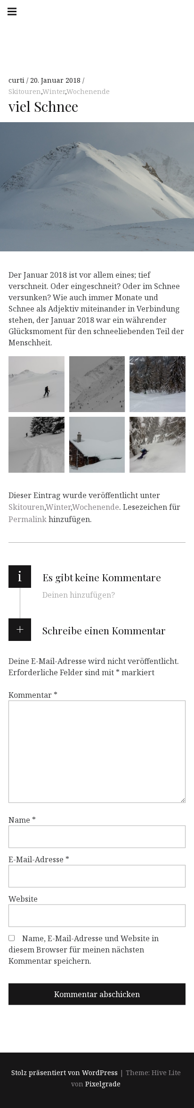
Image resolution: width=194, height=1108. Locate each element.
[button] (36, 384)
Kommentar (32, 695)
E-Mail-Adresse (38, 859)
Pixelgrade (103, 1083)
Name (22, 820)
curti (17, 80)
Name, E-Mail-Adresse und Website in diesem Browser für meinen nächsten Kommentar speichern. (83, 949)
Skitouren (24, 91)
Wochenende (88, 91)
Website (23, 899)
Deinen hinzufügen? (78, 595)
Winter (53, 91)
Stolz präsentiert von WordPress (64, 1072)
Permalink (27, 519)
